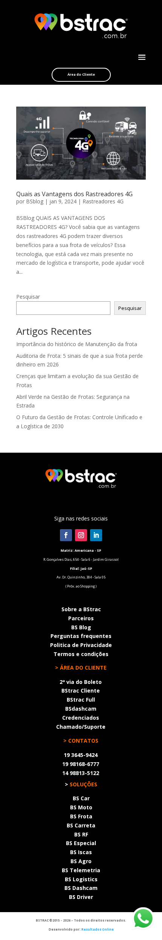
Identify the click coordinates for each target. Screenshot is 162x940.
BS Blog (81, 627)
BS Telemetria (81, 870)
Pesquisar (28, 296)
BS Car (81, 798)
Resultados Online (97, 929)
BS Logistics (81, 879)
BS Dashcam (81, 887)
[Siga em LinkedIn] (96, 535)
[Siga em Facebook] (66, 535)
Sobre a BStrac (81, 609)
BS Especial (81, 843)
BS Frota (81, 816)
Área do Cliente (81, 75)
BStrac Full (81, 699)
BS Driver (81, 896)
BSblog (34, 201)
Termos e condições (81, 654)
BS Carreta (81, 825)
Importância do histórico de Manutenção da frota (76, 344)
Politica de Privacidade (81, 645)
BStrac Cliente (80, 690)
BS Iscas (81, 852)
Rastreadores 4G (103, 201)
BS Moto (81, 807)
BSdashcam (80, 708)
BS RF (81, 834)
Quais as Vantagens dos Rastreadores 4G (74, 194)
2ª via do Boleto (81, 681)
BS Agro (81, 861)
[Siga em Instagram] (81, 535)
